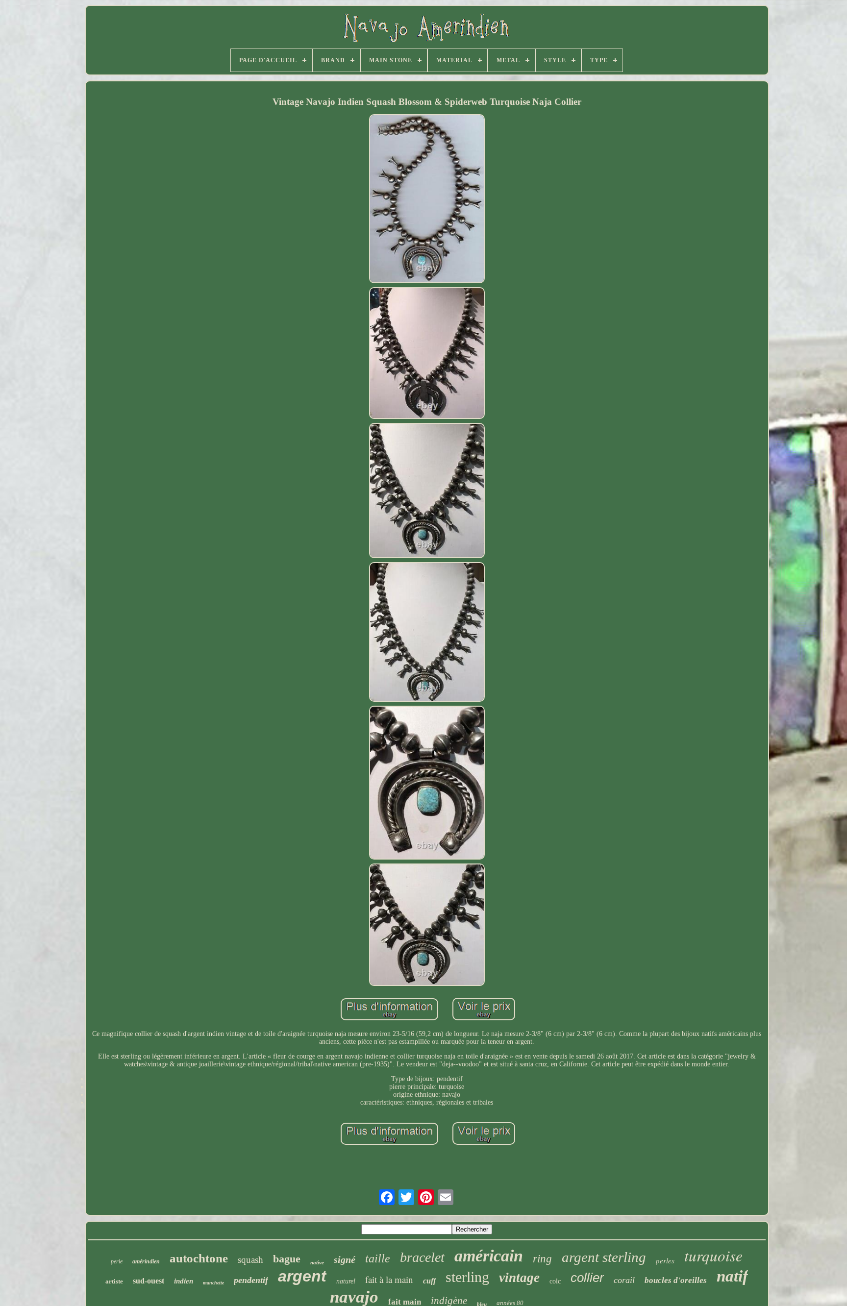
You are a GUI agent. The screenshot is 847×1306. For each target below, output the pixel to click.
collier (587, 1277)
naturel (345, 1281)
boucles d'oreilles (676, 1280)
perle (117, 1261)
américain (488, 1256)
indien (183, 1281)
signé (344, 1259)
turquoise (713, 1255)
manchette (213, 1282)
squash (250, 1260)
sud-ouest (148, 1281)
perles (665, 1260)
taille (377, 1258)
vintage (519, 1277)
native (317, 1262)
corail (624, 1280)
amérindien (146, 1261)
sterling (467, 1277)
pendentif (251, 1280)
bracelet (422, 1257)
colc (555, 1281)
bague (286, 1259)
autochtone (199, 1258)
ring (542, 1259)
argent (302, 1276)
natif (732, 1276)
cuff (429, 1281)
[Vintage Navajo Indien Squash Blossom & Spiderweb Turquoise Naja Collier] (427, 199)
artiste (114, 1281)
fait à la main (389, 1279)
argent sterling (604, 1257)
